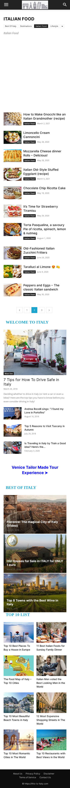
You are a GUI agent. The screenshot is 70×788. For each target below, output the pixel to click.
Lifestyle (54, 26)
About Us (17, 773)
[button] (6, 5)
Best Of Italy (10, 26)
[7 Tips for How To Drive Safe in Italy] (35, 352)
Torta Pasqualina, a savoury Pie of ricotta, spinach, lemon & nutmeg (44, 229)
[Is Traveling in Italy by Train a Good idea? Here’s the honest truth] (13, 448)
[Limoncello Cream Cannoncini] (13, 137)
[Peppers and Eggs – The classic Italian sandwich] (13, 289)
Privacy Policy (33, 773)
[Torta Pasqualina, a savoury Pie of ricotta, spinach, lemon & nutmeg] (13, 229)
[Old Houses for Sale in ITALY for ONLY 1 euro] (35, 553)
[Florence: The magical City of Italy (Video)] (35, 514)
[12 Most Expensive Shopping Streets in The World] (51, 702)
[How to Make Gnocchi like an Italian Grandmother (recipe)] (13, 118)
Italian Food (41, 26)
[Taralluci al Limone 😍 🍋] (13, 271)
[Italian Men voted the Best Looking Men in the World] (51, 665)
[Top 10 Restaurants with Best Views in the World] (51, 739)
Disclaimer (49, 773)
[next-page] (49, 310)
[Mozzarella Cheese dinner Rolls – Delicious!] (13, 155)
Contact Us (45, 777)
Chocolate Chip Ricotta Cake (44, 188)
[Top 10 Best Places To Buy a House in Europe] (19, 632)
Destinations (26, 26)
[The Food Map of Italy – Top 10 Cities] (19, 665)
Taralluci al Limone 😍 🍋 (41, 267)
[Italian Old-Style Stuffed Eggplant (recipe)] (13, 174)
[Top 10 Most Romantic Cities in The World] (19, 739)
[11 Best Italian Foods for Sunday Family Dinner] (51, 632)
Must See (9, 373)
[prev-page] (20, 310)
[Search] (65, 5)
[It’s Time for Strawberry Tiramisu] (13, 211)
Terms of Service (27, 777)
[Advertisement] (35, 72)
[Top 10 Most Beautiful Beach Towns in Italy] (19, 702)
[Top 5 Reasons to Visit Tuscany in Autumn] (13, 430)
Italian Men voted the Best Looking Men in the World (50, 683)
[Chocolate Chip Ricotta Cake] (13, 192)
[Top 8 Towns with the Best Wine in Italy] (35, 592)
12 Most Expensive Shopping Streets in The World (50, 720)
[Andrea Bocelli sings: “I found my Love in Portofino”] (13, 413)
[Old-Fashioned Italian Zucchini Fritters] (13, 253)
